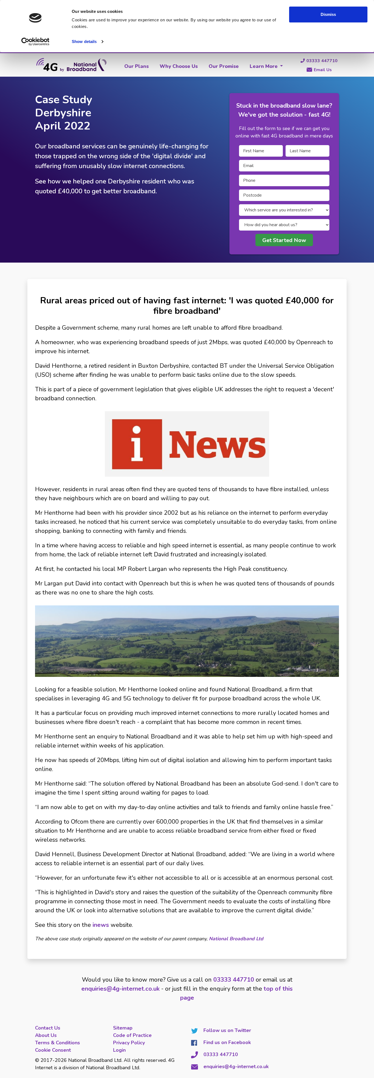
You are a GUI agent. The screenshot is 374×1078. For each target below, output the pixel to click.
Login (119, 1050)
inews (101, 925)
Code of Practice (132, 1035)
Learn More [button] (264, 66)
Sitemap (123, 1028)
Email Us (323, 70)
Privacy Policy (129, 1042)
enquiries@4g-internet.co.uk (120, 989)
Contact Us (47, 1028)
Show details (84, 41)
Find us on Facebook (227, 1042)
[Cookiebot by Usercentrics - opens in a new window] (35, 42)
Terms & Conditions (57, 1042)
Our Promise (224, 66)
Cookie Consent (53, 1050)
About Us (46, 1035)
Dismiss (328, 14)
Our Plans (136, 66)
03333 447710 (322, 61)
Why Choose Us (179, 66)
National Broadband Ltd (236, 938)
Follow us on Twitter (227, 1030)
